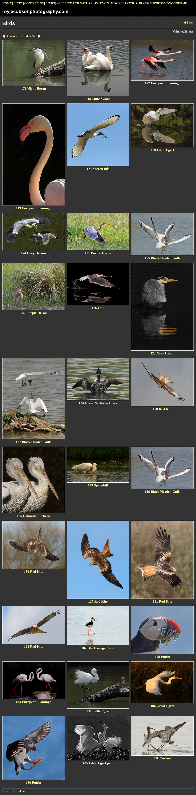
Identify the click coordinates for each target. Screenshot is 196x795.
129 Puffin (162, 657)
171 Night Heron (33, 88)
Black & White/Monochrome (163, 3)
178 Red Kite (162, 409)
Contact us (34, 3)
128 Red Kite (33, 646)
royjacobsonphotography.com (35, 11)
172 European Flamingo (162, 83)
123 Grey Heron (162, 353)
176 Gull (98, 308)
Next (35, 36)
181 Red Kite (162, 601)
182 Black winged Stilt (97, 648)
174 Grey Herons (33, 253)
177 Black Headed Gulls (33, 442)
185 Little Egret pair (98, 763)
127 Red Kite (98, 601)
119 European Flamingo (33, 208)
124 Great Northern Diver (98, 403)
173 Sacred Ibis (98, 169)
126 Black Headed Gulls (162, 492)
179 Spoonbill (98, 485)
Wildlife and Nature (74, 3)
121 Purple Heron (98, 253)
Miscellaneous (124, 3)
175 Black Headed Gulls (162, 258)
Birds (50, 3)
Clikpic (21, 791)
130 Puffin (33, 782)
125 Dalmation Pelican (33, 516)
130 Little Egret (98, 711)
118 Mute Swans (98, 99)
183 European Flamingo (33, 702)
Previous (12, 36)
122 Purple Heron (33, 313)
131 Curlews (162, 758)
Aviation (101, 3)
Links (18, 3)
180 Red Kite (33, 571)
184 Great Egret (162, 706)
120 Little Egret (162, 150)
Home (7, 3)
